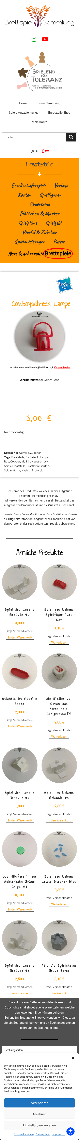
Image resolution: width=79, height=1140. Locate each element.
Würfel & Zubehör (39, 232)
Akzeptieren (39, 1103)
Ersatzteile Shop (59, 112)
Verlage (61, 185)
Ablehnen (40, 1114)
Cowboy (15, 461)
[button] (73, 1058)
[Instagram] (34, 39)
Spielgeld (53, 222)
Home (23, 103)
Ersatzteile (18, 457)
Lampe (44, 457)
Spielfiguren (50, 194)
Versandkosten (62, 367)
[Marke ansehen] (64, 293)
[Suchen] (71, 137)
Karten (24, 194)
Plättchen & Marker (39, 213)
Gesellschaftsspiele (28, 185)
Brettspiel (38, 470)
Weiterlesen (59, 642)
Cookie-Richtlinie (24, 1134)
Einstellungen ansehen (39, 1125)
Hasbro (26, 470)
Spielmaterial (12, 470)
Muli (24, 461)
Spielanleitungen (30, 241)
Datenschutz (43, 1134)
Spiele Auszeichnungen (24, 112)
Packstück (32, 457)
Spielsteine (40, 204)
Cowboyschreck (38, 461)
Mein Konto (39, 122)
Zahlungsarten (14, 1050)
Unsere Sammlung (47, 103)
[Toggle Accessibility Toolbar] (70, 1131)
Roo (6, 461)
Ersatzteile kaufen (38, 466)
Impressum (58, 1134)
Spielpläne (27, 222)
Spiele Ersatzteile (15, 466)
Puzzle (58, 241)
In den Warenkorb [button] (20, 637)
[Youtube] (45, 39)
